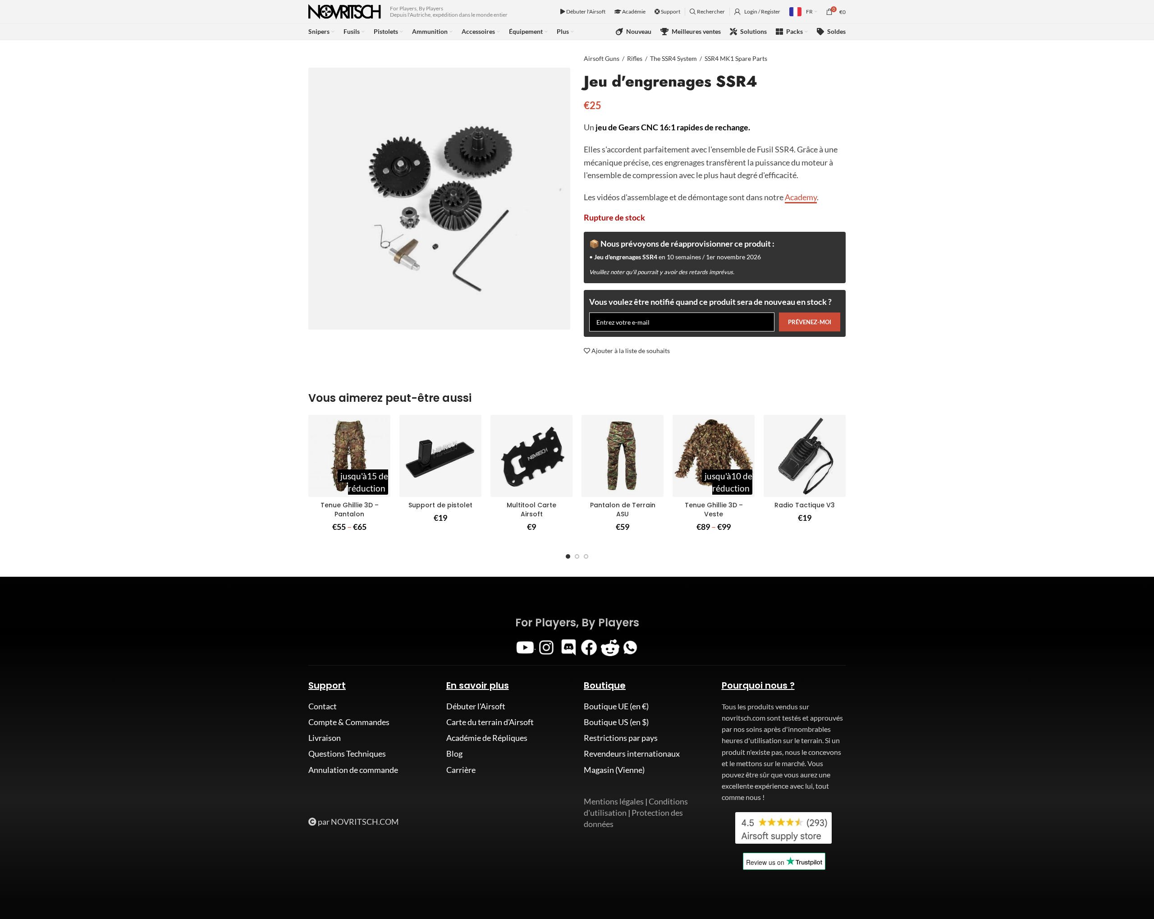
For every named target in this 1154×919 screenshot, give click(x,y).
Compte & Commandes (348, 722)
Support (670, 11)
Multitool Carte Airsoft (531, 510)
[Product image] (349, 456)
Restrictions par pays (621, 738)
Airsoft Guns (601, 58)
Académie (633, 11)
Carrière (461, 770)
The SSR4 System (673, 58)
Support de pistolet (440, 505)
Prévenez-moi (809, 322)
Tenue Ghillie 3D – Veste (714, 510)
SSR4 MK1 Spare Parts (736, 58)
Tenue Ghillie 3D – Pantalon (350, 510)
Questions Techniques (347, 753)
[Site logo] (344, 11)
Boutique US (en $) (616, 722)
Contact (322, 706)
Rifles (634, 58)
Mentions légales (614, 801)
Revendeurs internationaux (632, 753)
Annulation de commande (353, 770)
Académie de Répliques (486, 738)
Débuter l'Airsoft (585, 11)
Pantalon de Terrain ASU (622, 510)
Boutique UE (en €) (616, 706)
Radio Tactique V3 (804, 505)
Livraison (324, 738)
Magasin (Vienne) (614, 770)
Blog (454, 753)
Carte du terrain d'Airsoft (490, 722)
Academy (801, 197)
